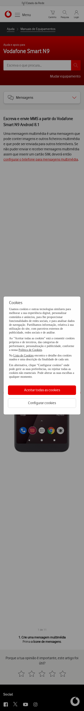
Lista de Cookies (23, 355)
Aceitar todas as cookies (42, 390)
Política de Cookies (30, 350)
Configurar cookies (42, 403)
